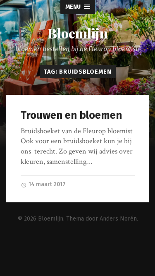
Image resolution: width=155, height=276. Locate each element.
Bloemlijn (78, 33)
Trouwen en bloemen (71, 115)
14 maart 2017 (46, 184)
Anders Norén (118, 218)
